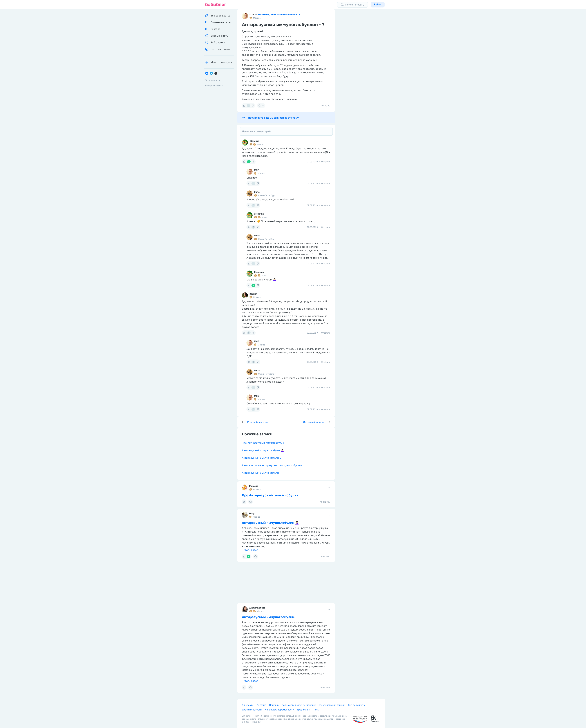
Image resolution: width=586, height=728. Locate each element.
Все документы (356, 705)
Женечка (254, 141)
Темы (316, 709)
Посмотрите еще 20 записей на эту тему (273, 117)
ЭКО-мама (263, 14)
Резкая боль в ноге (258, 422)
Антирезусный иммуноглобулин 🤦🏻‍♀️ (263, 450)
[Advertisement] (362, 56)
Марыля (253, 486)
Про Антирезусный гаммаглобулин (263, 442)
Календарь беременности (279, 709)
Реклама (261, 705)
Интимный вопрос (314, 422)
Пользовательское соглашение (299, 705)
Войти (378, 4)
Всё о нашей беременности (285, 14)
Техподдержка (212, 80)
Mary (252, 513)
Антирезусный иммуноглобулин (261, 472)
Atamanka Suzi (257, 607)
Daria (257, 192)
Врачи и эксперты (252, 709)
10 (263, 105)
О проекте (247, 705)
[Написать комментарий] (286, 131)
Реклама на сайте (214, 85)
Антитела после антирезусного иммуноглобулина (272, 465)
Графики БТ (303, 709)
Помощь (274, 705)
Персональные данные (332, 705)
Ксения (253, 294)
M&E (252, 14)
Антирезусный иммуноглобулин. (261, 457)
